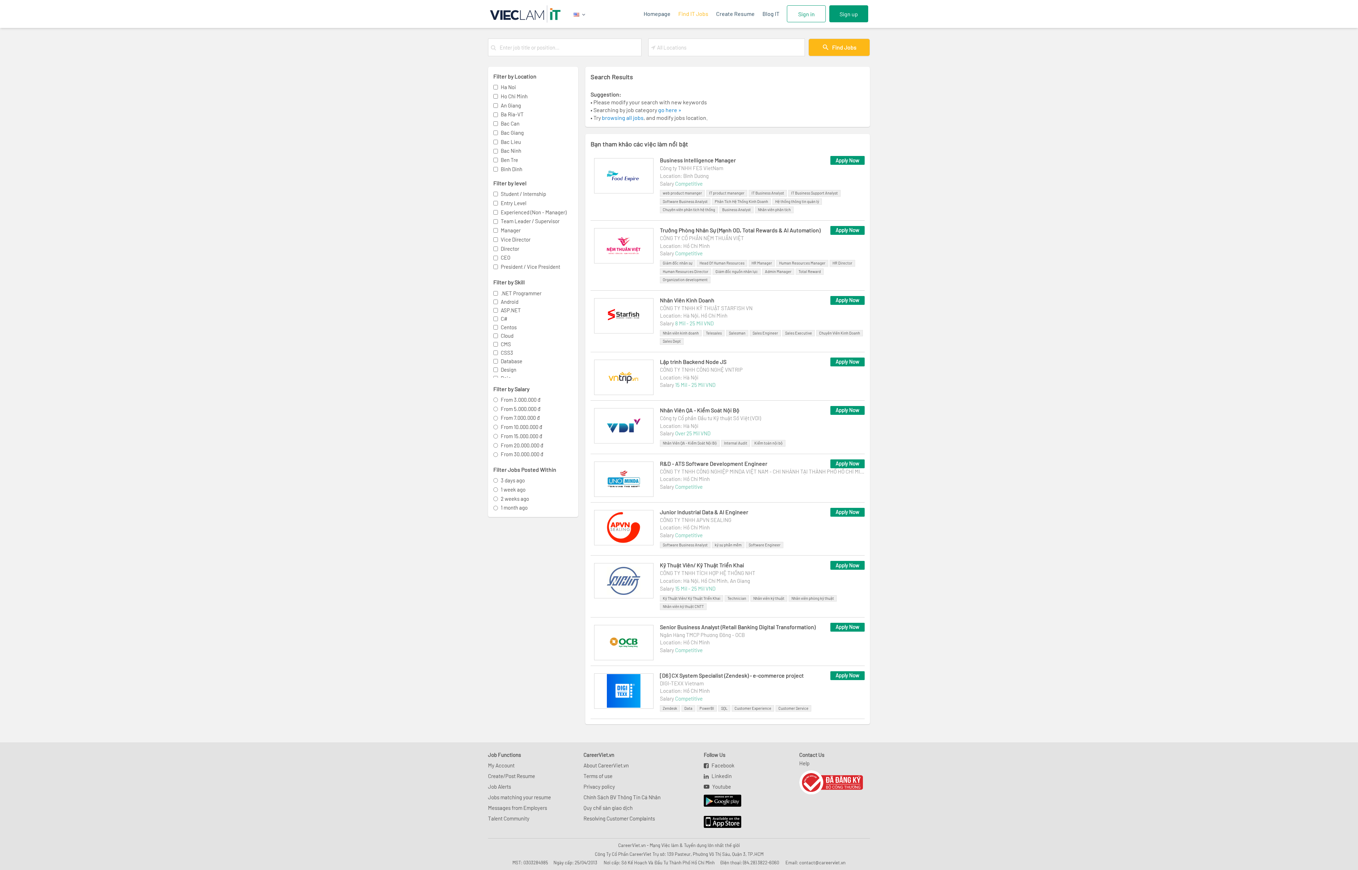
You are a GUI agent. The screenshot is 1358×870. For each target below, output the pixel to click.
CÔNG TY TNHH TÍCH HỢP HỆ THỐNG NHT (707, 573)
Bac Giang (512, 132)
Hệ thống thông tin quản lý (797, 201)
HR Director (842, 263)
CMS (506, 344)
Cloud (507, 335)
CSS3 (507, 352)
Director (510, 248)
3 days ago (513, 480)
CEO (505, 257)
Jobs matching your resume (519, 797)
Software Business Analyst (685, 201)
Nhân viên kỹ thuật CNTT (683, 606)
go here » (669, 109)
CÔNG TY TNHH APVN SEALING (695, 520)
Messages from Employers (517, 808)
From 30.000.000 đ (522, 454)
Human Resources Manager (802, 263)
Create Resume (735, 13)
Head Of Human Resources (722, 263)
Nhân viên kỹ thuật (768, 598)
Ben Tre (509, 160)
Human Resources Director (685, 271)
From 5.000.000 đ (520, 409)
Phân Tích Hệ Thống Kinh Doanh (741, 201)
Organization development (685, 279)
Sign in (806, 14)
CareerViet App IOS (717, 822)
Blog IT (770, 13)
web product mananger (682, 193)
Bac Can (510, 123)
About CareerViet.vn (606, 765)
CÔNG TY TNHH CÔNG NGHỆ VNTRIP (701, 369)
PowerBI (707, 708)
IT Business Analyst (767, 193)
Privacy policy (599, 786)
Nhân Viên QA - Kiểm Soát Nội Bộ (699, 410)
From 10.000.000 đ (521, 427)
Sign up (849, 14)
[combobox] (569, 47)
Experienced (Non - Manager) (534, 212)
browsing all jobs (623, 117)
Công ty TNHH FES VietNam (691, 168)
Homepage (657, 13)
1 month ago (514, 507)
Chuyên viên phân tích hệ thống (689, 209)
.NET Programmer (521, 293)
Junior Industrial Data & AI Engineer (704, 512)
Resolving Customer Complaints (619, 818)
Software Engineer (764, 545)
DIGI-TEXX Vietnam (682, 683)
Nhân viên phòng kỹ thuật (812, 598)
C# (504, 318)
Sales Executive (798, 333)
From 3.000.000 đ (520, 399)
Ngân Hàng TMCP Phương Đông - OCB (702, 635)
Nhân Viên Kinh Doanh (687, 300)
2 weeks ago (515, 498)
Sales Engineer (765, 333)
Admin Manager (778, 271)
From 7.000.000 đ (520, 417)
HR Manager (761, 263)
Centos (509, 327)
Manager (511, 230)
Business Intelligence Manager (698, 160)
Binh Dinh (511, 169)
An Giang (511, 105)
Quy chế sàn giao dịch (608, 808)
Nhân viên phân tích (774, 209)
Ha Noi (508, 87)
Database (511, 361)
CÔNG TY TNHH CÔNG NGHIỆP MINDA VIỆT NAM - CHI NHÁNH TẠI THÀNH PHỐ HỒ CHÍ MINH (762, 471)
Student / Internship (523, 194)
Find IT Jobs (693, 13)
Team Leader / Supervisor (530, 221)
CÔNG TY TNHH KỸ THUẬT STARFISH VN (706, 308)
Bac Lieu (511, 142)
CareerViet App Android (719, 801)
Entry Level (513, 203)
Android (509, 301)
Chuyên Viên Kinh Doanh (839, 333)
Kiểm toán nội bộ (768, 443)
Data (688, 708)
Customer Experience (753, 708)
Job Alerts (499, 786)
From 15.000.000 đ (521, 436)
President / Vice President (530, 266)
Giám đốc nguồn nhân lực (736, 271)
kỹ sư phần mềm (728, 545)
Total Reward (810, 271)
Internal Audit (735, 443)
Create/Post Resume (511, 776)
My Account (501, 765)
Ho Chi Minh (514, 96)
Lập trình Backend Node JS (693, 361)
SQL (724, 708)
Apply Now (847, 160)
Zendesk (670, 708)
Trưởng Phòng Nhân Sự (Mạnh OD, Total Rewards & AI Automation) (740, 230)
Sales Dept (672, 341)
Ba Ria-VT (512, 114)
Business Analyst (736, 209)
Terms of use (598, 776)
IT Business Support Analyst (814, 193)
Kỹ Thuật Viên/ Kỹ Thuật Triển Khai (702, 565)
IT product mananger (726, 193)
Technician (736, 598)
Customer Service (793, 708)
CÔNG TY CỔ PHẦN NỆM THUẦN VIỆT (702, 238)
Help (804, 763)
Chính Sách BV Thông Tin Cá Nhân (622, 797)
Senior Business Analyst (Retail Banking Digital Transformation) (738, 627)
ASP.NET (511, 310)
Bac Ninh (511, 150)
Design (508, 369)
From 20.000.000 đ (522, 445)
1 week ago (513, 489)
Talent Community (508, 818)
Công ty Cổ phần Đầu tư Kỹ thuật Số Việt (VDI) (710, 418)
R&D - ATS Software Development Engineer (713, 463)
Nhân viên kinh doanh (681, 333)
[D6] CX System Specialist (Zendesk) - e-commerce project (732, 675)
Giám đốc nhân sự (677, 263)
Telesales (714, 333)
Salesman (737, 333)
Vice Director (515, 239)
